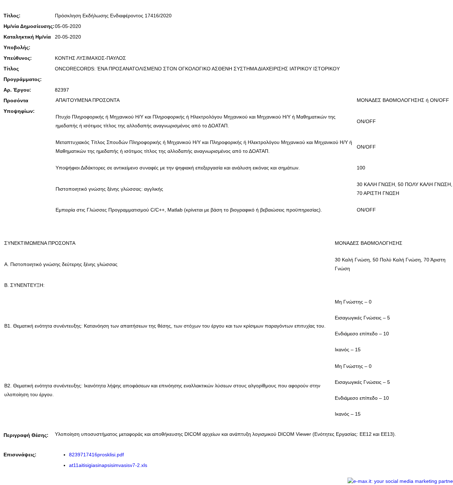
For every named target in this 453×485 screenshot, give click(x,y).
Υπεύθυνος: (18, 58)
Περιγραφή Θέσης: (26, 435)
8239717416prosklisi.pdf (96, 454)
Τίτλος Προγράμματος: (23, 74)
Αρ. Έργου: (17, 90)
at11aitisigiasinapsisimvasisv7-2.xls (108, 465)
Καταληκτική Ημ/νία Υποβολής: (27, 42)
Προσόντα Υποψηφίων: (19, 106)
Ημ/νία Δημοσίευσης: (29, 26)
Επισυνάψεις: (20, 454)
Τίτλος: (12, 15)
